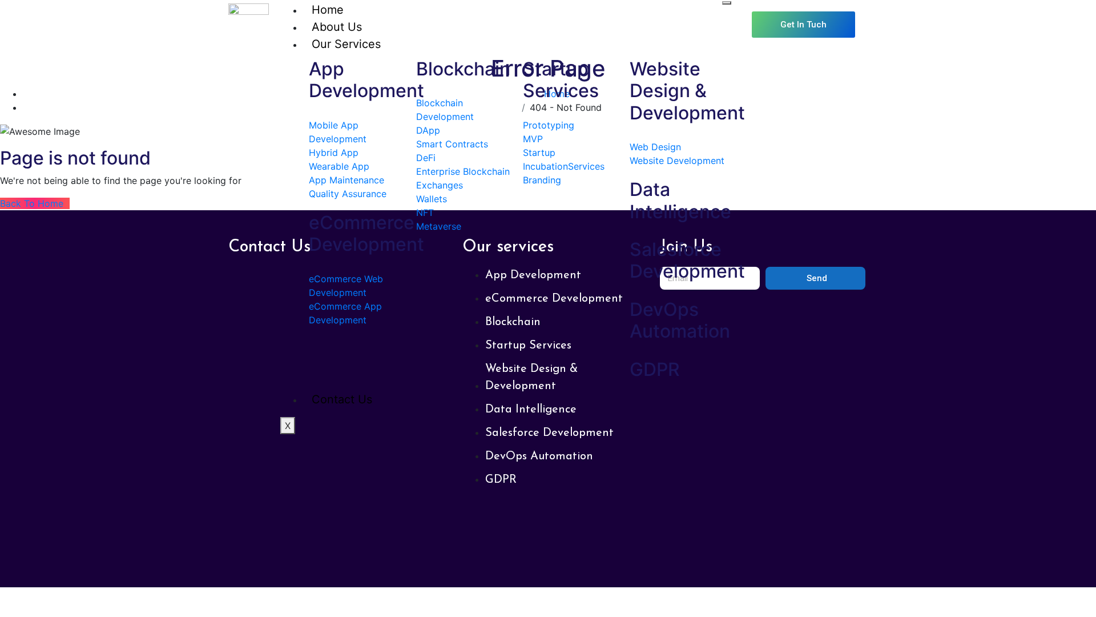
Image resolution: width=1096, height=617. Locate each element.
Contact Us (342, 399)
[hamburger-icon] (726, 3)
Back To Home (35, 203)
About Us (337, 27)
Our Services (346, 44)
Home (328, 10)
